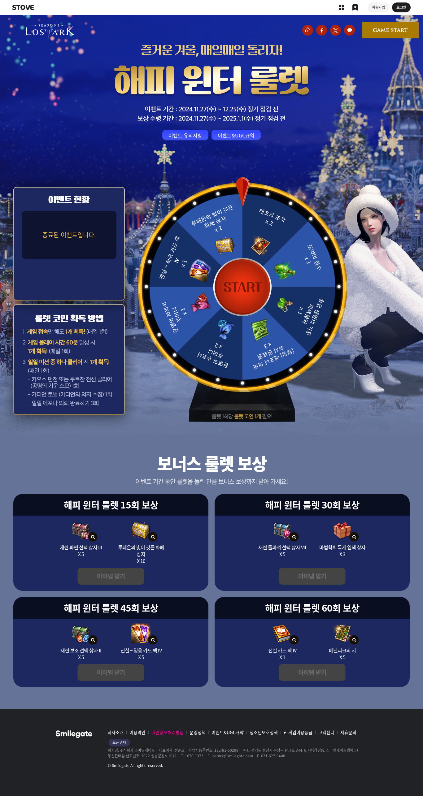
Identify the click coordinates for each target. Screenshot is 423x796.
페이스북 (321, 30)
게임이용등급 (300, 732)
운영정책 (198, 732)
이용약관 (137, 732)
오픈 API (119, 742)
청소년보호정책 (264, 732)
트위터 (335, 30)
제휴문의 (348, 732)
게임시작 (390, 30)
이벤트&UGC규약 (228, 732)
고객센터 (326, 732)
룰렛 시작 (242, 286)
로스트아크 (50, 31)
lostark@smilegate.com (232, 756)
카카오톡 (349, 30)
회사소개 (115, 732)
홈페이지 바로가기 (307, 30)
